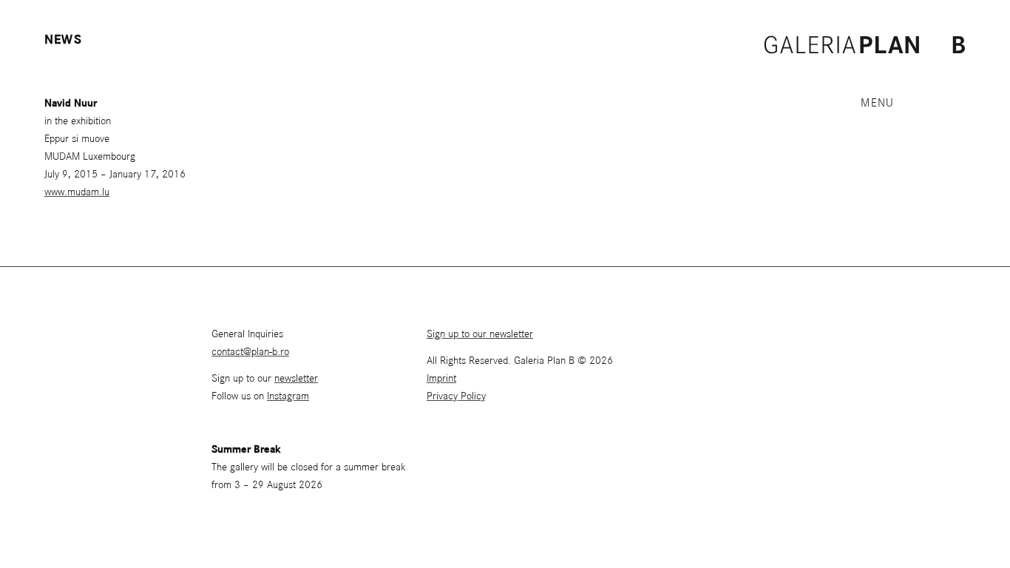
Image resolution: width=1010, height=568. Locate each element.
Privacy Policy (456, 396)
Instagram (288, 396)
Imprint (441, 378)
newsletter (296, 378)
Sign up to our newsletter (480, 334)
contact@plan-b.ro (250, 352)
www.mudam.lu (76, 192)
